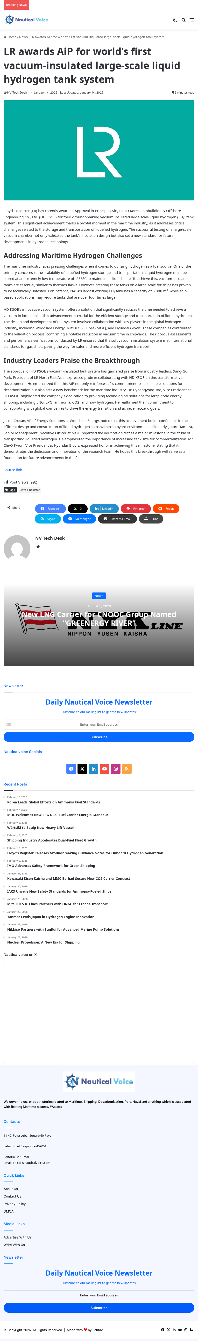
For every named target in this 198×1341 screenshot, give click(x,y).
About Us (11, 1189)
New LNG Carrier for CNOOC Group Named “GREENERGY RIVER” (99, 618)
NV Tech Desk (17, 92)
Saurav (97, 1330)
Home (11, 37)
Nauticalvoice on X (20, 954)
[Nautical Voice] (27, 19)
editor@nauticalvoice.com (31, 1162)
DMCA (9, 1211)
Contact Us (12, 1196)
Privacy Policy (15, 1204)
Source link (13, 469)
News (23, 37)
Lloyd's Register (30, 490)
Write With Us (14, 1245)
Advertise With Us (17, 1237)
